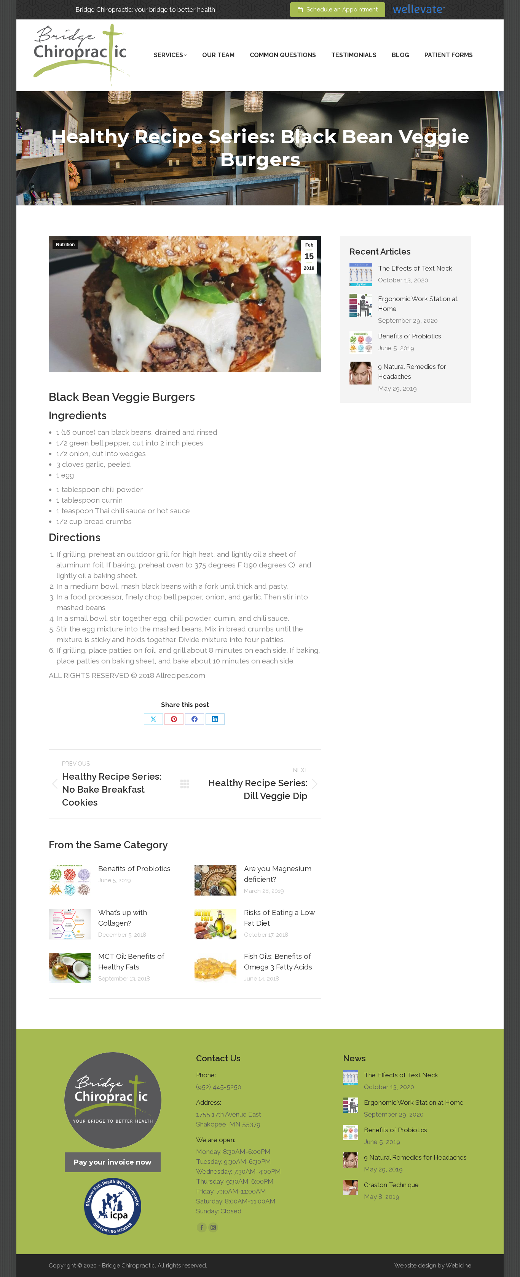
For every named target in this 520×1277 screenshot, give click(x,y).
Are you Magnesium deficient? (277, 873)
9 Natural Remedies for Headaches (412, 371)
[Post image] (70, 880)
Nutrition (65, 244)
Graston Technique (391, 1185)
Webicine (458, 1265)
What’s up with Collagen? (122, 917)
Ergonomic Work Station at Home (418, 303)
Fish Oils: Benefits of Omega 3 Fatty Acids (278, 961)
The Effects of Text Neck (415, 268)
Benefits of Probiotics (134, 868)
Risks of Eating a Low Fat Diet (279, 917)
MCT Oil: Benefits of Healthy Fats (131, 961)
